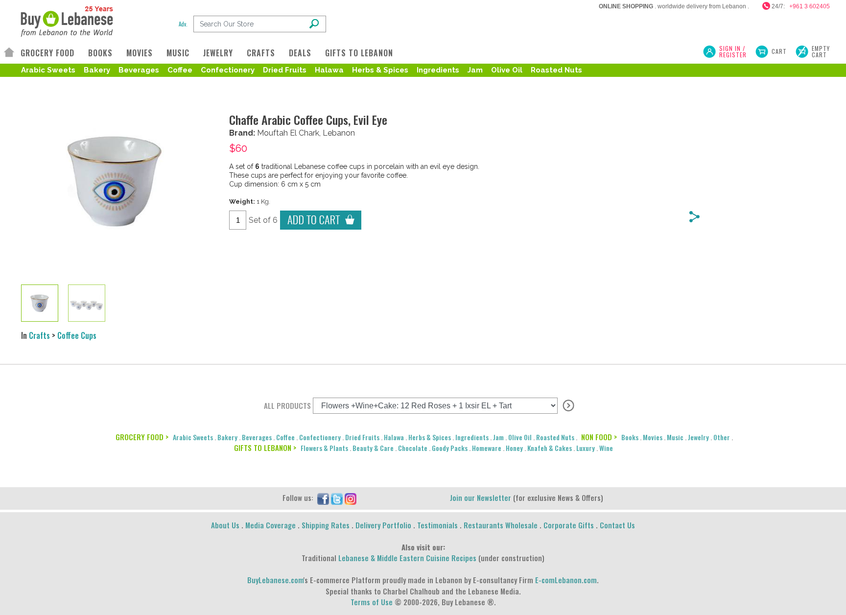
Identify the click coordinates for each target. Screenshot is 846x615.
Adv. (183, 24)
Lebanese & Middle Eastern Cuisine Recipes (407, 557)
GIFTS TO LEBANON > (265, 447)
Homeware (486, 448)
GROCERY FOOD (47, 53)
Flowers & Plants (324, 448)
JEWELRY (218, 53)
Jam (475, 70)
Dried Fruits (284, 70)
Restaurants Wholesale (501, 525)
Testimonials (437, 525)
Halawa (329, 70)
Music (675, 437)
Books (629, 437)
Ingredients (438, 70)
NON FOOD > (599, 436)
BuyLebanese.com (275, 579)
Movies (652, 437)
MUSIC (177, 53)
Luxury (585, 448)
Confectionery (228, 70)
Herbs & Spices (380, 70)
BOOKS (100, 53)
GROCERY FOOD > (142, 436)
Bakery (97, 70)
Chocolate (412, 448)
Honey (514, 448)
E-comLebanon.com (566, 579)
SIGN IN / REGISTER (733, 51)
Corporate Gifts (568, 525)
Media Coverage (270, 525)
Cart (779, 51)
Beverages (138, 70)
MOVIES (139, 53)
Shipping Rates (326, 525)
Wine (606, 448)
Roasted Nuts (556, 70)
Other (721, 437)
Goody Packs (450, 448)
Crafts (39, 335)
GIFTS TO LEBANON (359, 53)
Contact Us (617, 525)
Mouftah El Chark (288, 133)
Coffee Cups (76, 335)
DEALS (300, 53)
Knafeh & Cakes (549, 448)
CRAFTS (261, 53)
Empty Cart (821, 51)
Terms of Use (372, 601)
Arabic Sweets (48, 70)
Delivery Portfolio (383, 525)
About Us (225, 525)
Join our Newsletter (480, 497)
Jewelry (698, 437)
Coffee (179, 70)
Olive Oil (506, 70)
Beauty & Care (373, 448)
